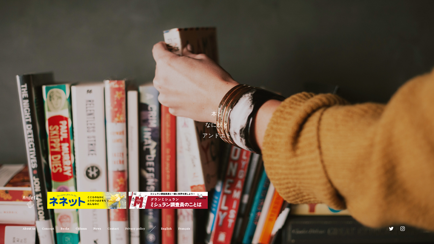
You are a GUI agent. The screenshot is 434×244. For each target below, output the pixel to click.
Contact (113, 228)
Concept (48, 228)
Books (65, 228)
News (97, 228)
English (166, 228)
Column (81, 228)
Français (184, 228)
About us (29, 228)
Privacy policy (135, 228)
